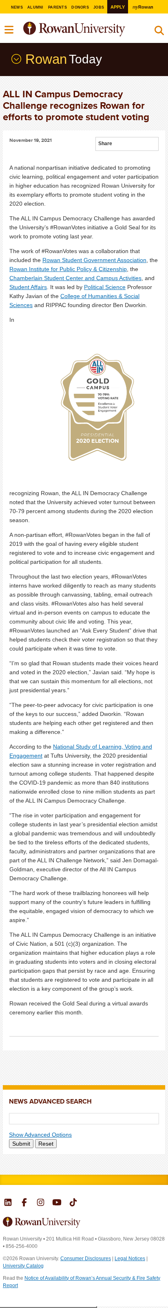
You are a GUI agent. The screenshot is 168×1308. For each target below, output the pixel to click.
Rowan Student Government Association (94, 260)
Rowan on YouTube (57, 1203)
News (17, 7)
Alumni (35, 7)
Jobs (98, 7)
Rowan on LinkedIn (8, 1203)
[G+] (119, 144)
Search (159, 32)
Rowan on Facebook (24, 1203)
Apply (118, 6)
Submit (21, 1143)
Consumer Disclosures (85, 1258)
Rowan (143, 7)
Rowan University (94, 29)
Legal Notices (130, 1258)
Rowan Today (15, 59)
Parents (57, 7)
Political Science (105, 287)
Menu (9, 30)
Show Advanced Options (40, 1134)
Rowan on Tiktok (73, 1203)
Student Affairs (28, 287)
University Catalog (23, 1266)
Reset (45, 1143)
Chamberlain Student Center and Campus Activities (75, 278)
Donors (80, 7)
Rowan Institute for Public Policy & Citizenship (68, 269)
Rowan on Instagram (40, 1203)
